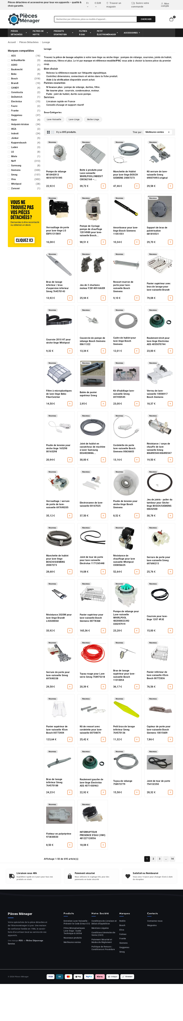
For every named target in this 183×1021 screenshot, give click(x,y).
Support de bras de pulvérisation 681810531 (157, 230)
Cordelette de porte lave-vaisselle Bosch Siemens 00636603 (124, 448)
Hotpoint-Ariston (25, 124)
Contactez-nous (155, 921)
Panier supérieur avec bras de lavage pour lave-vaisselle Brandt (159, 286)
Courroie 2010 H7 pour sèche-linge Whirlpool (58, 341)
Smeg (25, 174)
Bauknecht (25, 69)
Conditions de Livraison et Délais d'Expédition (104, 922)
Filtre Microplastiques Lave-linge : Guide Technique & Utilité (74, 931)
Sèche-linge (93, 119)
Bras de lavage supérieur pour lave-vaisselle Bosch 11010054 (124, 675)
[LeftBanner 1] (24, 222)
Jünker (25, 138)
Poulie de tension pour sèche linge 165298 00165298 (58, 448)
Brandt (25, 83)
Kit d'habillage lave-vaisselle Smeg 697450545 (124, 393)
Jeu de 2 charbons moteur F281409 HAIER (92, 287)
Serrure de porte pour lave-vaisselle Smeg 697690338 (58, 675)
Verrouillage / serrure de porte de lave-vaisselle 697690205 (58, 504)
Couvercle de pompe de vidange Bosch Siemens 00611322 (93, 341)
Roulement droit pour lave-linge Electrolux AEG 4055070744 (158, 341)
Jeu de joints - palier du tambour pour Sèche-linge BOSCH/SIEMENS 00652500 (159, 504)
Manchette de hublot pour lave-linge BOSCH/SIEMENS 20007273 (57, 560)
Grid (48, 132)
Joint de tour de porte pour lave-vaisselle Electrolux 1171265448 (92, 560)
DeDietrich (25, 97)
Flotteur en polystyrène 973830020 (58, 835)
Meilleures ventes (158, 132)
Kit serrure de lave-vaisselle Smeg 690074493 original (157, 174)
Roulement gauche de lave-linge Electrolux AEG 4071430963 (91, 782)
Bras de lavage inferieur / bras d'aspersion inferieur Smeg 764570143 (57, 287)
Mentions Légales (100, 928)
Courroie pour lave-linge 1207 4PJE (157, 618)
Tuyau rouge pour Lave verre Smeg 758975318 (92, 675)
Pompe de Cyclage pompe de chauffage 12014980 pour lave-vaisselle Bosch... (91, 231)
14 (172, 858)
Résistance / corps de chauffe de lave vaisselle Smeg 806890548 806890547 (159, 448)
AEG (25, 55)
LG (25, 151)
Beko (25, 74)
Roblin (122, 921)
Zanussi (25, 188)
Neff (25, 161)
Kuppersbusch (25, 142)
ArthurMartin (25, 60)
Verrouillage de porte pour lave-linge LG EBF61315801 (57, 230)
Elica (121, 930)
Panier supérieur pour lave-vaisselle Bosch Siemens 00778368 (91, 617)
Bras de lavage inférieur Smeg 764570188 (54, 782)
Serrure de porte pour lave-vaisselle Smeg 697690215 (158, 560)
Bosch (25, 78)
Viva (25, 179)
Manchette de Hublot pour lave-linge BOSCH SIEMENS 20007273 (125, 174)
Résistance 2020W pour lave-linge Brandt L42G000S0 (59, 617)
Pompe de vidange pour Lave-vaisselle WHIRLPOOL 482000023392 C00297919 (126, 617)
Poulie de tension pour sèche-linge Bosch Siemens (125, 504)
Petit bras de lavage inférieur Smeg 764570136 (124, 729)
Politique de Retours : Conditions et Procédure (103, 948)
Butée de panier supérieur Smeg (88, 394)
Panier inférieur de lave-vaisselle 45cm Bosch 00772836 (157, 675)
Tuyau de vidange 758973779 (122, 782)
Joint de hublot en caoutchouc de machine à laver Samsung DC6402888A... (92, 448)
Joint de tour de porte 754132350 (158, 782)
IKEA (25, 129)
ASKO (25, 64)
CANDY (25, 87)
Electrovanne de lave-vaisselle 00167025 (91, 504)
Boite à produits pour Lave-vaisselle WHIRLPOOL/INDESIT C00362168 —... (91, 175)
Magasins (152, 925)
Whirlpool (25, 183)
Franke (25, 110)
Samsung (25, 165)
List (52, 132)
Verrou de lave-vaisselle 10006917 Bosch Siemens (157, 393)
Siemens (25, 170)
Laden (25, 147)
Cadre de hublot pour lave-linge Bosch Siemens (124, 340)
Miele (25, 156)
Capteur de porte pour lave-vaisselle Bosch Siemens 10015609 (159, 729)
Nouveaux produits (73, 938)
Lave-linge (74, 119)
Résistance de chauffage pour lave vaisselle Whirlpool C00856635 (124, 560)
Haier (25, 119)
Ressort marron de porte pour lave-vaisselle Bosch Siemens (123, 287)
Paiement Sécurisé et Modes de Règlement (102, 940)
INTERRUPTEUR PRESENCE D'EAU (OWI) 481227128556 (93, 835)
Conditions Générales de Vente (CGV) (103, 933)
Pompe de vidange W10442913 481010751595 (56, 174)
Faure (25, 106)
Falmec (122, 934)
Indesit (25, 133)
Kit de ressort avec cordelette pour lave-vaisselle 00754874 (91, 729)
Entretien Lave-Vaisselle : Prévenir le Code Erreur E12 (77, 922)
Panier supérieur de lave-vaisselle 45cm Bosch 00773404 (57, 729)
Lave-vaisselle (54, 119)
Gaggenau (25, 115)
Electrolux (25, 101)
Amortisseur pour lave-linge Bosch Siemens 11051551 (125, 230)
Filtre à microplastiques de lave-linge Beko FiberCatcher (59, 393)
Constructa (25, 92)
